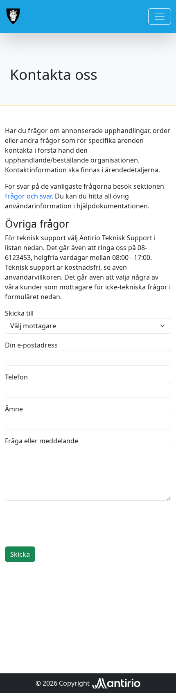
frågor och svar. (29, 196)
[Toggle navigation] (159, 16)
